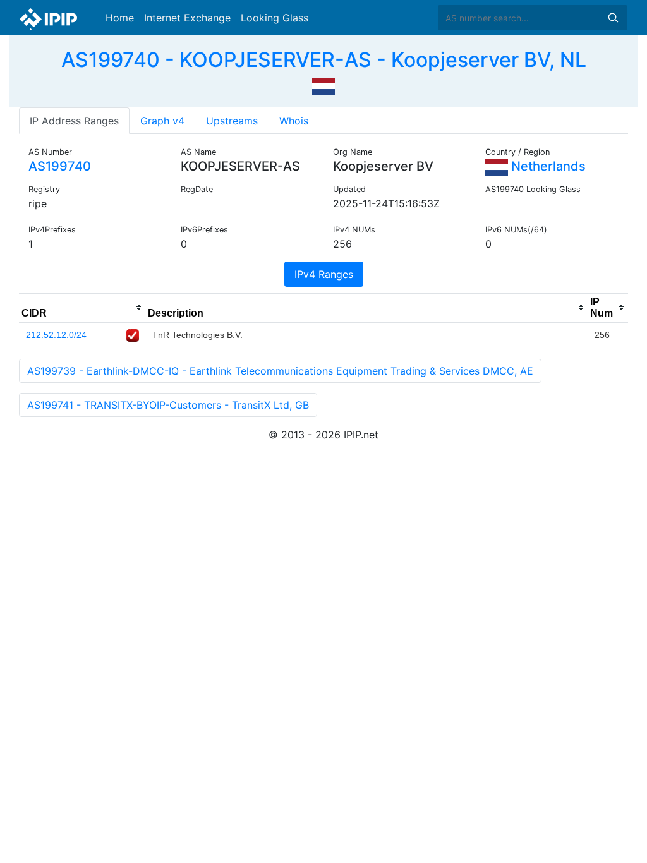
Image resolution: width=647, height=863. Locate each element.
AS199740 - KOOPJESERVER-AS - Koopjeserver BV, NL (323, 59)
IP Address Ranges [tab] (74, 120)
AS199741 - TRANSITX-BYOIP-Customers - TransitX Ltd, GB (168, 405)
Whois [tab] (293, 120)
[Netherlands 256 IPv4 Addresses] (323, 84)
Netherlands (547, 166)
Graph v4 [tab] (162, 120)
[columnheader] (82, 307)
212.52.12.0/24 (56, 335)
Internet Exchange (187, 17)
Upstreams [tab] (232, 120)
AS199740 (59, 166)
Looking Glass (274, 17)
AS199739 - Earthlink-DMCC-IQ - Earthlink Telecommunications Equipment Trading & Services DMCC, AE (280, 371)
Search (613, 18)
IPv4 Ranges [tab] (323, 274)
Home (120, 17)
